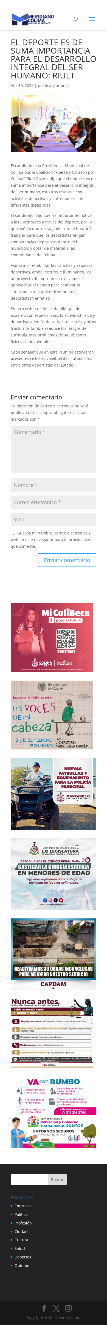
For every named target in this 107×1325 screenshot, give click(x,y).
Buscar (57, 1179)
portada (60, 85)
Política (21, 1214)
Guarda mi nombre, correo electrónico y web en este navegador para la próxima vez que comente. (51, 539)
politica (44, 85)
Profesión (23, 1223)
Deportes (23, 1257)
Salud (20, 1248)
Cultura (21, 1239)
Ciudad (21, 1231)
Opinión (22, 1265)
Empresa (23, 1205)
